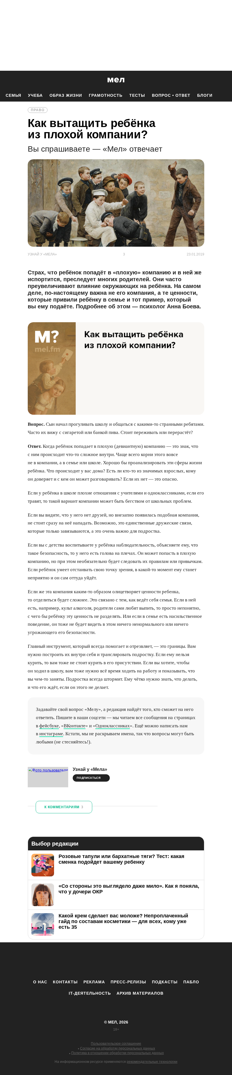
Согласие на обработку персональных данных (117, 1048)
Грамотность (106, 95)
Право (37, 110)
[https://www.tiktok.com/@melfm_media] (116, 961)
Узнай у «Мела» (90, 769)
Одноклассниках (112, 725)
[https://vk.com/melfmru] (100, 961)
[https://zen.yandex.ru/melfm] (85, 961)
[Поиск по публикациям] (5, 80)
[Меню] (223, 80)
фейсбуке (49, 725)
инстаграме (51, 733)
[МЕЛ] (116, 80)
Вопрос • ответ (171, 95)
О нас (40, 982)
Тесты (137, 95)
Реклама (94, 982)
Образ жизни (66, 95)
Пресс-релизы (128, 982)
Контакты (65, 982)
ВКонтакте (74, 725)
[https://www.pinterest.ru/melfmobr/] (131, 961)
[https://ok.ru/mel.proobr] (147, 961)
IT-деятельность (90, 993)
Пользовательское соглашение (116, 1044)
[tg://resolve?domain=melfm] (69, 961)
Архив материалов (140, 993)
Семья (13, 95)
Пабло (191, 982)
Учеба (35, 95)
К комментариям (63, 807)
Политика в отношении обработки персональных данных (117, 1053)
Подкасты (165, 982)
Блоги (204, 95)
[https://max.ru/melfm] (163, 961)
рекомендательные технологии (152, 1062)
